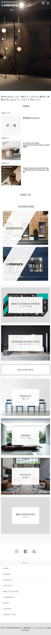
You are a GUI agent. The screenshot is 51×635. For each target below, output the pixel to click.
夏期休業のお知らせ (31, 118)
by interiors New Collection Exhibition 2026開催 (36, 144)
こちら (11, 99)
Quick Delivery (25, 369)
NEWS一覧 (25, 194)
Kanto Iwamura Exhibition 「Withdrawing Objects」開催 (36, 169)
